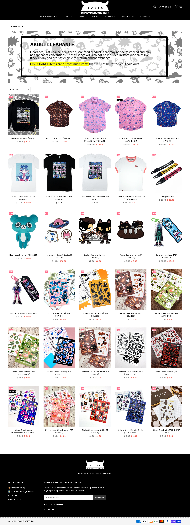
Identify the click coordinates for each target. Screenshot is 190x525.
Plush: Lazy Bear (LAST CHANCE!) (23, 255)
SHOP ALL (68, 16)
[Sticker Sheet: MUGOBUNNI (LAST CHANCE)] (166, 406)
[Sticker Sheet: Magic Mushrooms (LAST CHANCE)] (23, 406)
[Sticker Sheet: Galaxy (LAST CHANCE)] (59, 347)
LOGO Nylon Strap (166, 196)
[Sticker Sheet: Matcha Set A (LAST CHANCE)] (23, 347)
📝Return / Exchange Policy (21, 491)
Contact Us (13, 495)
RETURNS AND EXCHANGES (103, 16)
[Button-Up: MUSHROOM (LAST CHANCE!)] (166, 114)
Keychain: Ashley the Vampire (23, 313)
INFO (82, 16)
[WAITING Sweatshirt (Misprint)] (23, 114)
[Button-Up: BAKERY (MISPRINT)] (59, 114)
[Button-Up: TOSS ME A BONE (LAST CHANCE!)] (130, 114)
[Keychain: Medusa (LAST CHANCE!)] (166, 231)
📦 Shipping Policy (16, 487)
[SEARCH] (155, 7)
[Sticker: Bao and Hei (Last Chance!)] (95, 231)
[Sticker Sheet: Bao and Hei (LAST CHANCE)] (95, 347)
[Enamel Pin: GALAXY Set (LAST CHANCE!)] (59, 231)
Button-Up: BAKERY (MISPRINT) (59, 138)
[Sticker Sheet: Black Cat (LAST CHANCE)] (95, 289)
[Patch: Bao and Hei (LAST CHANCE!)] (130, 231)
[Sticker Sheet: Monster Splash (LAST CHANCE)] (130, 347)
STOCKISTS (145, 16)
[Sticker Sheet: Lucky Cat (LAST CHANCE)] (95, 406)
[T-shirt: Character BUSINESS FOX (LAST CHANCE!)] (130, 172)
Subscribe (99, 497)
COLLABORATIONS (48, 16)
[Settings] (180, 7)
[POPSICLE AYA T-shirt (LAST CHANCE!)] (23, 172)
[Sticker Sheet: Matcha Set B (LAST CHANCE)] (166, 289)
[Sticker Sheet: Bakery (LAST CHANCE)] (130, 289)
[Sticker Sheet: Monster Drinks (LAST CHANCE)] (130, 406)
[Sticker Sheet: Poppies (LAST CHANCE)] (166, 347)
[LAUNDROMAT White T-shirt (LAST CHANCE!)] (95, 172)
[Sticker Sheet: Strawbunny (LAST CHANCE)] (59, 406)
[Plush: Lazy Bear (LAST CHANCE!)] (23, 231)
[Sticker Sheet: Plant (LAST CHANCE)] (59, 289)
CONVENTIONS (127, 16)
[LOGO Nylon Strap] (166, 172)
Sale (11, 97)
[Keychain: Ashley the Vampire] (23, 289)
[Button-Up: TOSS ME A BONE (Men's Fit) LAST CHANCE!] (95, 114)
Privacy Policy (14, 499)
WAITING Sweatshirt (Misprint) (23, 138)
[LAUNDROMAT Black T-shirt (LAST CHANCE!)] (59, 172)
